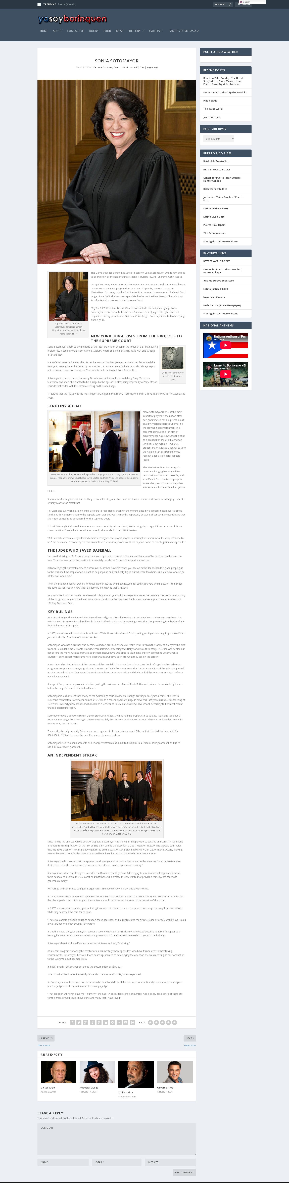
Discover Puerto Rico (215, 189)
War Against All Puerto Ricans (220, 241)
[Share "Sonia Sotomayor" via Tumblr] (92, 1022)
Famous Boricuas (102, 67)
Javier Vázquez (212, 117)
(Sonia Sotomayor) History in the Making (80, 4)
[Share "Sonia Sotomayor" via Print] (132, 1022)
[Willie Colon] (136, 1074)
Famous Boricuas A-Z (184, 31)
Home (44, 31)
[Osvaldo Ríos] (175, 1072)
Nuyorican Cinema (214, 297)
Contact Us (75, 31)
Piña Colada (210, 100)
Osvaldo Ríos (165, 1087)
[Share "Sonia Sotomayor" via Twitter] (79, 1022)
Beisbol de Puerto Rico (216, 161)
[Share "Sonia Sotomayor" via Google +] (85, 1022)
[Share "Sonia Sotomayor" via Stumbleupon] (119, 1022)
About (57, 31)
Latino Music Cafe (213, 216)
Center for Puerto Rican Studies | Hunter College (223, 179)
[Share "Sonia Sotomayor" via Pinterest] (99, 1022)
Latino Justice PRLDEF (215, 208)
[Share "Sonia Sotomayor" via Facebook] (72, 1022)
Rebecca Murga (89, 1087)
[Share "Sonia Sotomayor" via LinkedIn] (105, 1022)
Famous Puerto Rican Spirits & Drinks (225, 92)
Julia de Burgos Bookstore (218, 280)
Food (107, 31)
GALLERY (154, 31)
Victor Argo (48, 1087)
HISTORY (135, 31)
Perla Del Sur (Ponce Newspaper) (222, 305)
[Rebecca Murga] (97, 1072)
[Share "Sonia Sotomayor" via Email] (125, 1022)
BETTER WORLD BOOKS (216, 169)
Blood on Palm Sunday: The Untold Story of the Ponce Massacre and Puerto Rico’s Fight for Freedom (223, 81)
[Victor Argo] (58, 1072)
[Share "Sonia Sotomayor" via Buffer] (112, 1022)
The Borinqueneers (214, 233)
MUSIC (120, 31)
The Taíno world (213, 108)
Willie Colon (125, 1092)
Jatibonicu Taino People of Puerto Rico (223, 199)
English (246, 2)
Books (94, 31)
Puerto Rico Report (214, 224)
